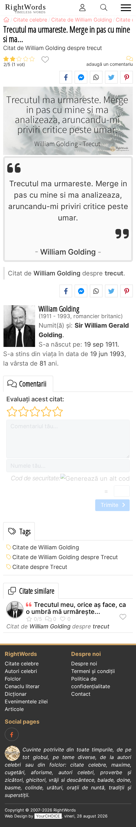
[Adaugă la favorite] (45, 59)
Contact (80, 694)
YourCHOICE (48, 816)
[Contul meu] (82, 7)
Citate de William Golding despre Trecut (65, 557)
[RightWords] (6, 19)
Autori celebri (21, 671)
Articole (14, 709)
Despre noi (84, 663)
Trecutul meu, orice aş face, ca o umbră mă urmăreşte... (76, 608)
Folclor (13, 679)
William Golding (68, 251)
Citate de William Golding (45, 547)
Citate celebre (22, 663)
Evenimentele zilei (26, 701)
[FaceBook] (12, 734)
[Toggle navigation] (124, 7)
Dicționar (16, 694)
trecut (101, 626)
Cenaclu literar (22, 686)
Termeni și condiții (93, 671)
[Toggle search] (104, 7)
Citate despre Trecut (39, 567)
